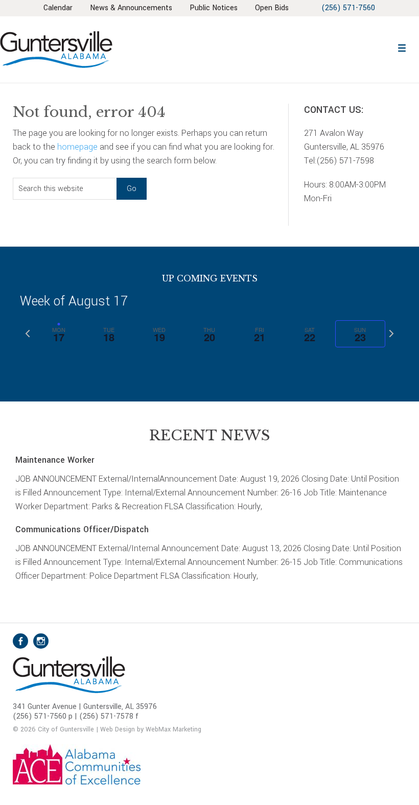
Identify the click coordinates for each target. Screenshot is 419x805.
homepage (77, 147)
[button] (402, 47)
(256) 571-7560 (348, 8)
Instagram (41, 641)
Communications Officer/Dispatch (82, 529)
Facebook (20, 641)
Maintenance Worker (55, 460)
